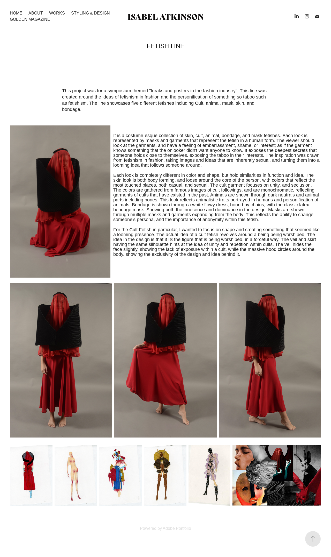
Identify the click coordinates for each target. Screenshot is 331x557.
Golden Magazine (30, 19)
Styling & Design (90, 13)
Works (57, 13)
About (35, 13)
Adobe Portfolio (177, 528)
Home (16, 13)
